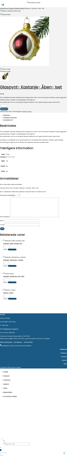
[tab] (35, 115)
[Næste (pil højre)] (2, 455)
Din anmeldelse (5, 217)
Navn (2, 220)
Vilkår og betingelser (6, 342)
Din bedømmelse (5, 195)
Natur (22, 8)
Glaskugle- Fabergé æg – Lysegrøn (13, 260)
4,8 (7, 161)
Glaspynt (17, 8)
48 (7, 166)
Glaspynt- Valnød (8, 293)
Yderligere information (10, 117)
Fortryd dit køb (28, 342)
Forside (2, 8)
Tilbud (65, 364)
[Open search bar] (4, 441)
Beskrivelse (6, 115)
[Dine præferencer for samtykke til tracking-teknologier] (64, 453)
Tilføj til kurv (4, 109)
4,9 (7, 171)
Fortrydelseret (18, 342)
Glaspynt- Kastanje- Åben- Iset (31, 87)
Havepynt (64, 356)
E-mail (2, 225)
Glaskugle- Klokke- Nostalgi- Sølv (12, 243)
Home (7, 8)
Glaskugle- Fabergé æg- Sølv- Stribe (13, 276)
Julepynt (11, 8)
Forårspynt (64, 353)
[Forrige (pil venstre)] (0, 455)
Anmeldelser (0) (8, 120)
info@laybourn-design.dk (10, 329)
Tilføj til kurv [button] (13, 249)
